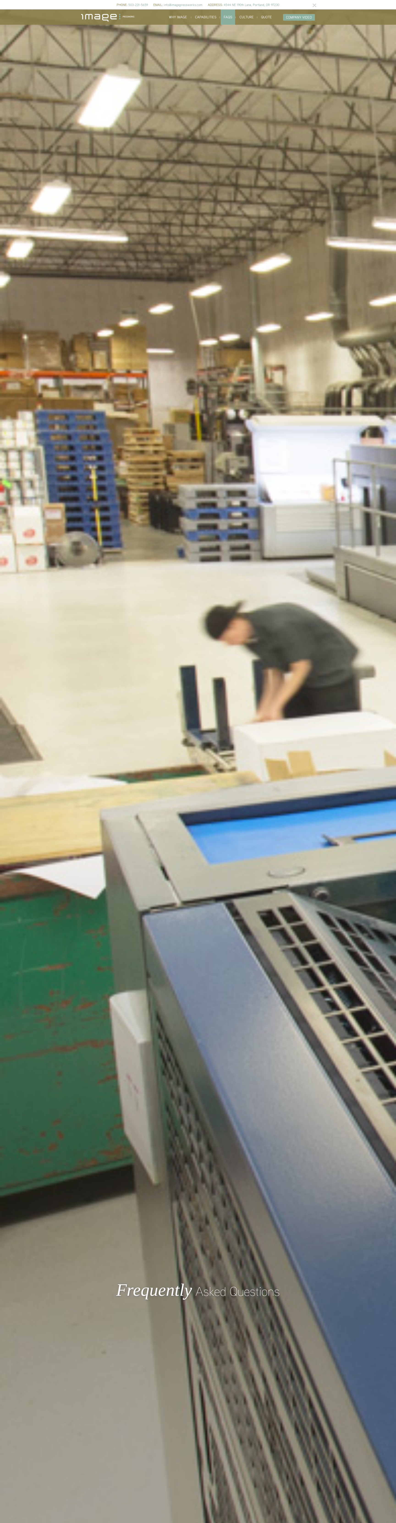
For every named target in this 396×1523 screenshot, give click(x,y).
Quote (266, 17)
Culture (246, 17)
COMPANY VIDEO (299, 17)
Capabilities (205, 17)
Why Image (178, 17)
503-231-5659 (138, 5)
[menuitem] (178, 17)
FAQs (228, 17)
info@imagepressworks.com (183, 5)
